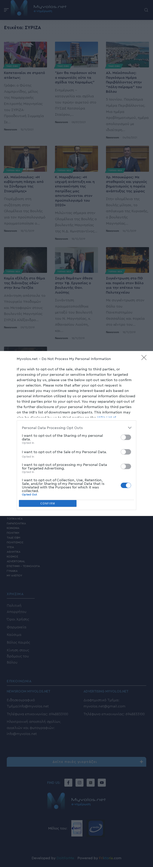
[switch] (126, 437)
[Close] (145, 359)
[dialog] (76, 433)
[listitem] (76, 428)
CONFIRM (47, 503)
